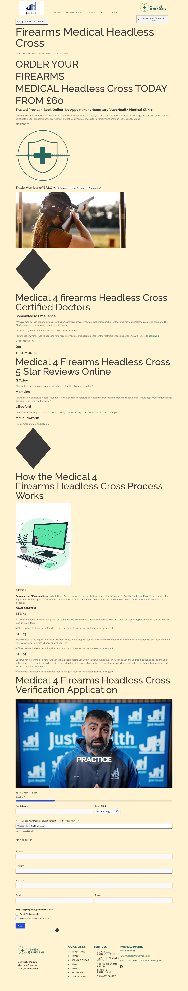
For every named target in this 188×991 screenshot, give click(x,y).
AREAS (92, 12)
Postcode (20, 880)
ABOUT (116, 12)
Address (19, 851)
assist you (154, 336)
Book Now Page (140, 596)
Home (18, 54)
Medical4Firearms (27, 965)
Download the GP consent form (32, 596)
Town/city (20, 866)
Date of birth (101, 806)
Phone (98, 895)
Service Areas (29, 54)
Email (19, 895)
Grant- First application (30, 914)
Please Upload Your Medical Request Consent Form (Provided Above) (47, 821)
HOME (57, 12)
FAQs (104, 12)
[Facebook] (121, 966)
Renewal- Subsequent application (34, 918)
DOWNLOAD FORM (26, 608)
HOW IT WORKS (74, 12)
